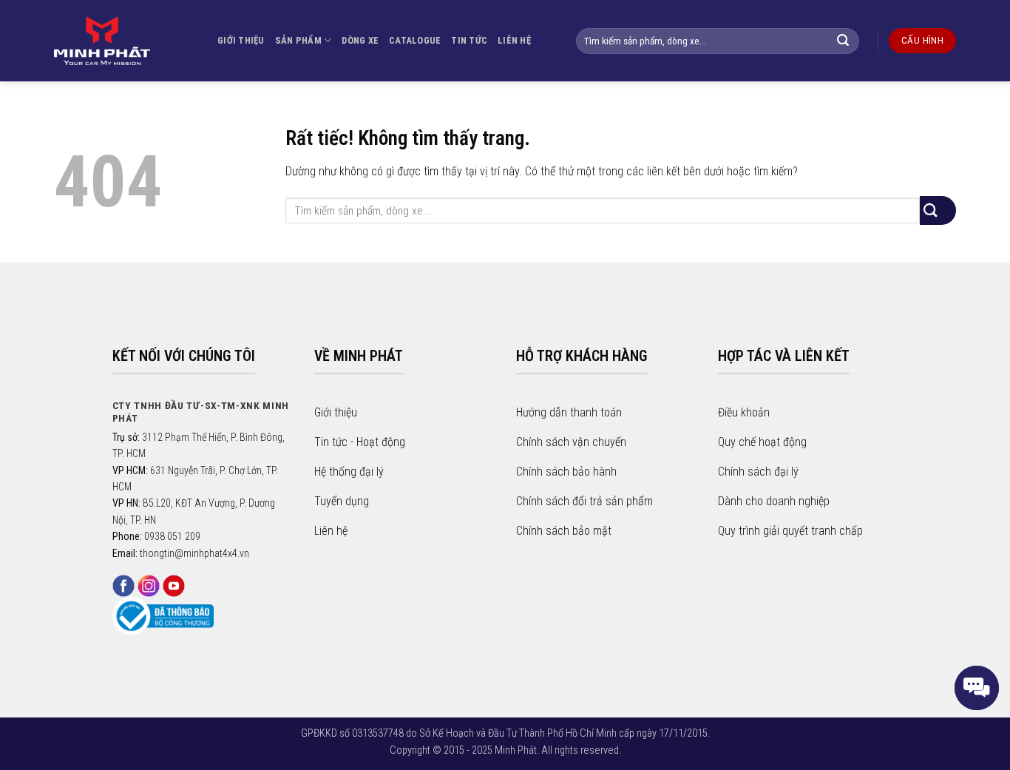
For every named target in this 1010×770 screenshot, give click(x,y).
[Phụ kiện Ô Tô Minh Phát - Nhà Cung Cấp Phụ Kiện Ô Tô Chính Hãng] (102, 40)
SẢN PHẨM (298, 40)
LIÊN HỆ (514, 40)
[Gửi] (851, 41)
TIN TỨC (469, 40)
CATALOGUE (415, 40)
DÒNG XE (360, 40)
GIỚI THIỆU (241, 40)
